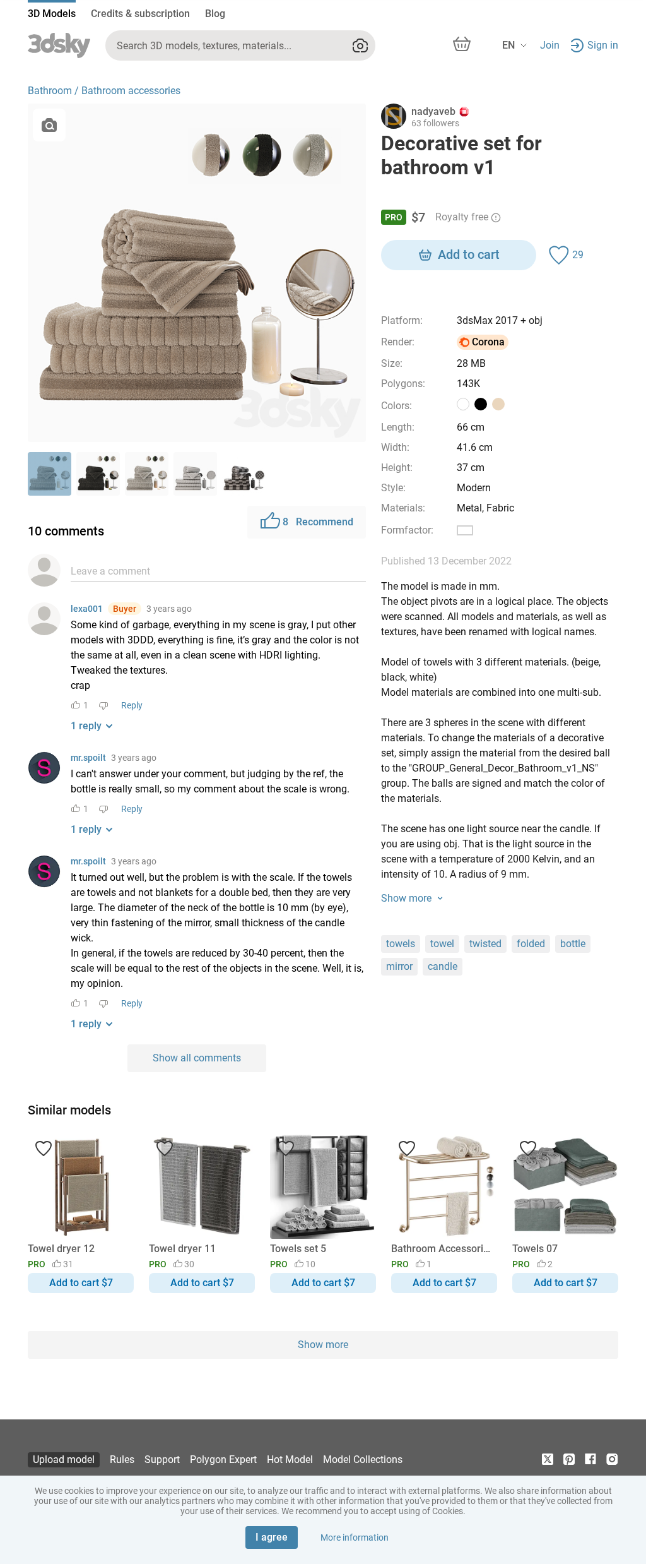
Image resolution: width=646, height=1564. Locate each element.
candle (442, 966)
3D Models (52, 14)
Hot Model (290, 1460)
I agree (271, 1537)
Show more (323, 1345)
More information (354, 1537)
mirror (399, 966)
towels (400, 944)
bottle (572, 944)
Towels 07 (535, 1249)
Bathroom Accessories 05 (442, 1249)
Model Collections (362, 1460)
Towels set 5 (298, 1249)
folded (531, 944)
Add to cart (469, 254)
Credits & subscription (140, 14)
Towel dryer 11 (182, 1249)
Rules (122, 1460)
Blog (215, 14)
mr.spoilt (88, 758)
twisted (485, 944)
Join (550, 45)
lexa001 (87, 609)
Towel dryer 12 (61, 1249)
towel (442, 944)
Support (162, 1460)
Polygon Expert (223, 1460)
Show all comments (197, 1058)
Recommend (318, 522)
